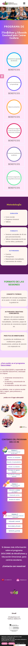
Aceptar (4, 643)
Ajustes (18, 643)
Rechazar (11, 643)
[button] (2, 76)
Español (17, 645)
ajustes (13, 640)
